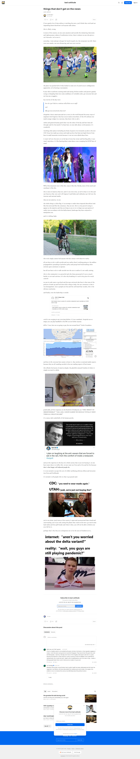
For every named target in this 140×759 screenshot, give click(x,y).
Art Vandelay (50, 665)
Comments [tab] (47, 632)
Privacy (69, 748)
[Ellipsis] (96, 649)
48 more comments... (48, 684)
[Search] (118, 2)
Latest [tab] (48, 691)
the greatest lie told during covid (54, 695)
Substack (63, 756)
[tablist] (49, 632)
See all (46, 726)
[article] (70, 698)
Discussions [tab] (54, 691)
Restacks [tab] (53, 632)
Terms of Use (77, 728)
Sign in (135, 2)
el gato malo (50, 14)
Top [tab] (45, 691)
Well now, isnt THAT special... (54, 649)
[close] (84, 705)
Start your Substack (66, 752)
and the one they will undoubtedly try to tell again (56, 697)
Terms (73, 748)
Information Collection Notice (69, 729)
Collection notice (79, 748)
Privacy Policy (81, 729)
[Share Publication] (122, 2)
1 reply (49, 677)
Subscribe (128, 2)
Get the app (77, 752)
